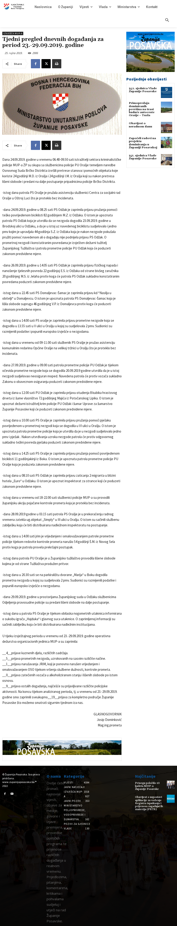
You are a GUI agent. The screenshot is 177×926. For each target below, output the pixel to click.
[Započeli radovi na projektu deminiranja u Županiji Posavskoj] (166, 142)
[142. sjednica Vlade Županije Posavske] (166, 92)
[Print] (56, 63)
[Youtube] (12, 794)
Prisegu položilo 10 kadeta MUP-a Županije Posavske (147, 786)
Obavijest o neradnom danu (140, 125)
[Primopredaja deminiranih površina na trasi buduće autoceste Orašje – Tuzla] (166, 107)
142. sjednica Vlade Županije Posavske (143, 90)
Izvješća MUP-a (12, 33)
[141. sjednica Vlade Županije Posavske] (166, 159)
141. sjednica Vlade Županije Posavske (142, 157)
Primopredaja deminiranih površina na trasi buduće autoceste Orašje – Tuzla (141, 109)
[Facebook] (35, 63)
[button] (167, 20)
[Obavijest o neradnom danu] (166, 127)
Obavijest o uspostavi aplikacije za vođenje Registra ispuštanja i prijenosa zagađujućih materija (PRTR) (149, 803)
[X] (46, 63)
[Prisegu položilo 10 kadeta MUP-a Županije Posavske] (171, 784)
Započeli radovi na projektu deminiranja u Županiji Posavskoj (143, 143)
